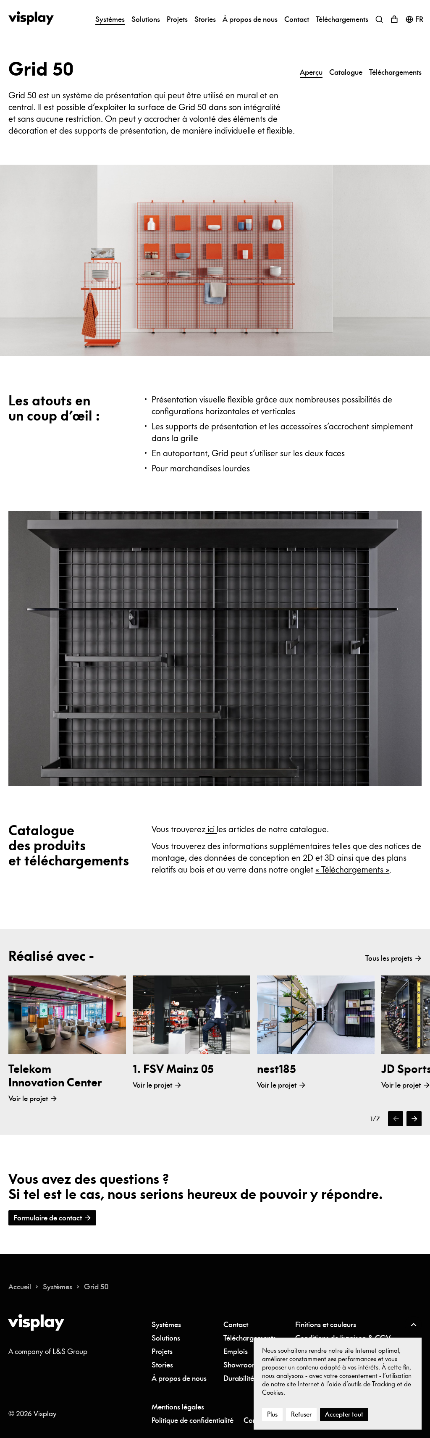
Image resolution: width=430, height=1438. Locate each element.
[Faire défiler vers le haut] (413, 1324)
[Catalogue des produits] (216, 828)
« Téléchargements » (352, 869)
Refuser (301, 1414)
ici (210, 828)
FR (419, 19)
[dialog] (338, 1384)
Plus (272, 1414)
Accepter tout (344, 1414)
